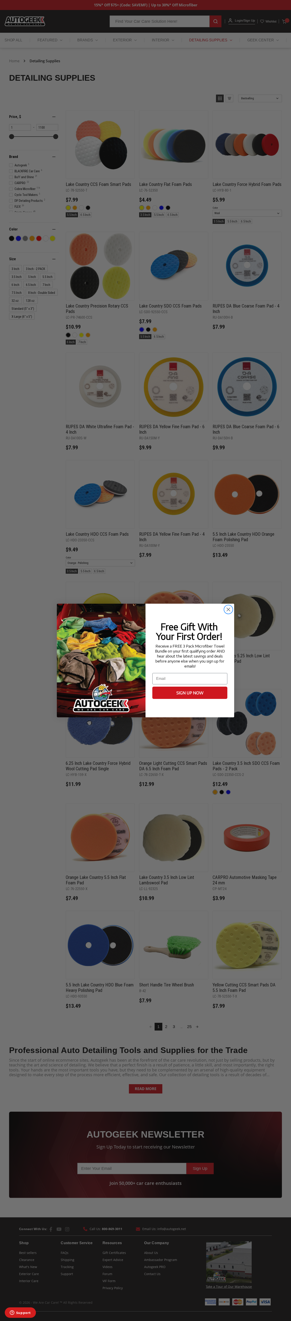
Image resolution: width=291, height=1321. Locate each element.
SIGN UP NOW (189, 692)
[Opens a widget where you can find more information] (20, 1313)
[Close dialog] (228, 609)
